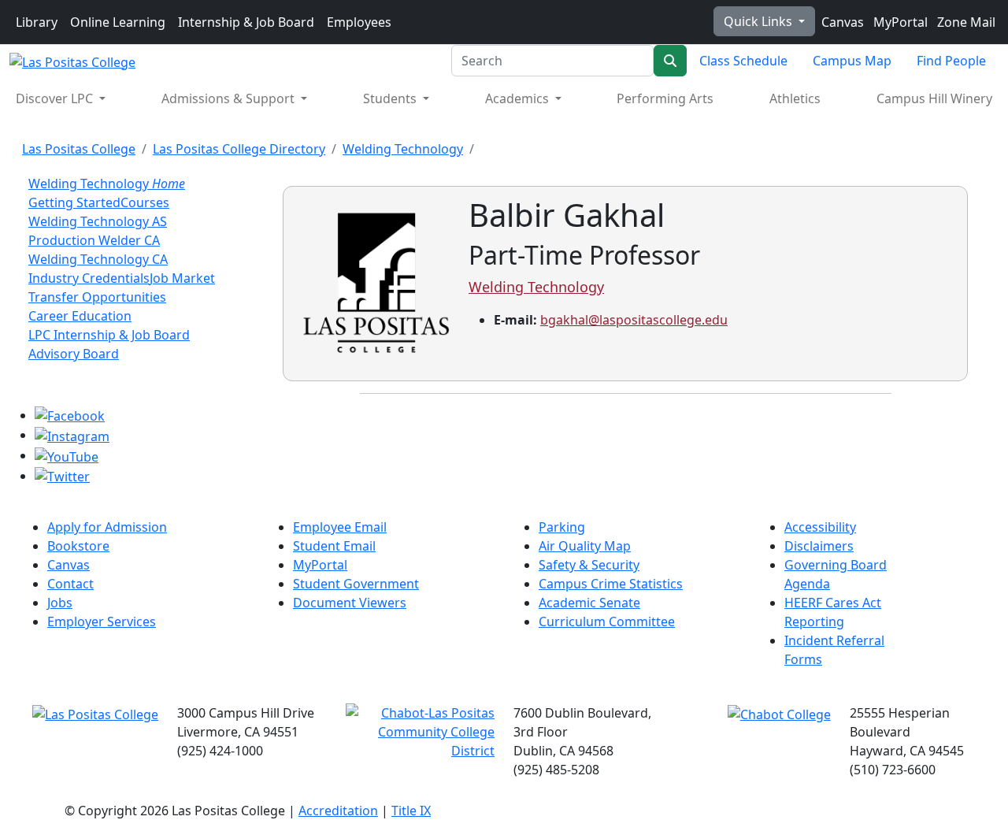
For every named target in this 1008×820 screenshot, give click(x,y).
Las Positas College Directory (239, 149)
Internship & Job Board (246, 22)
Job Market (182, 278)
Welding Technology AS (97, 221)
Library (36, 22)
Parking (562, 527)
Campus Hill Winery (934, 98)
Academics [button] (518, 98)
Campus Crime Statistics (611, 583)
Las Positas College (78, 149)
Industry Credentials (89, 278)
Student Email (334, 546)
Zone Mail (964, 22)
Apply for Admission (107, 527)
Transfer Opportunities (97, 297)
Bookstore (78, 546)
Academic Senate (589, 602)
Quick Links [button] (759, 21)
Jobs (59, 602)
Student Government (356, 583)
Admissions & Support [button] (229, 98)
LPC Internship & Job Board (109, 334)
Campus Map (852, 60)
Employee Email (340, 527)
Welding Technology (403, 149)
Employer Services (101, 621)
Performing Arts (665, 98)
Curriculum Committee (607, 621)
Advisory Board (73, 353)
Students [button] (391, 98)
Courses (144, 202)
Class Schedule (743, 60)
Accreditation (338, 810)
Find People (951, 60)
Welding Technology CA (98, 259)
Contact (70, 583)
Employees (359, 22)
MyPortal (899, 22)
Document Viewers (349, 602)
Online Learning (117, 22)
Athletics (795, 98)
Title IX (411, 810)
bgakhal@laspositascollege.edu (634, 319)
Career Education (80, 316)
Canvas (841, 22)
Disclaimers (819, 546)
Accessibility (820, 527)
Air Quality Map (585, 546)
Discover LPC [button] (56, 98)
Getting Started (74, 202)
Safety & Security (589, 564)
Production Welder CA (94, 240)
